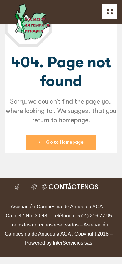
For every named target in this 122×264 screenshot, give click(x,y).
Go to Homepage (64, 142)
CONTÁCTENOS (72, 187)
